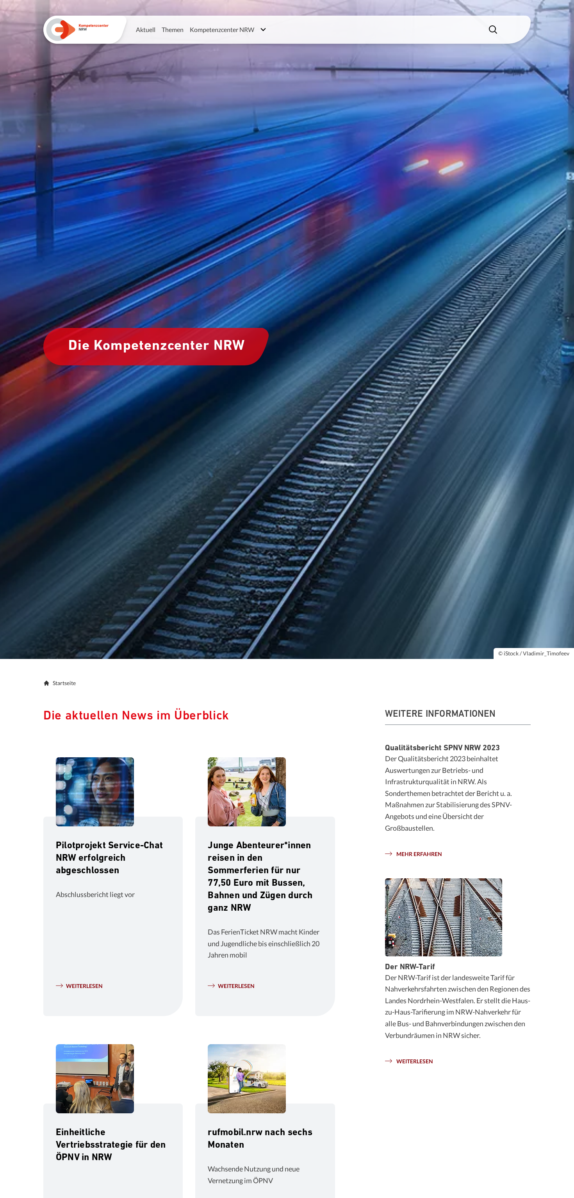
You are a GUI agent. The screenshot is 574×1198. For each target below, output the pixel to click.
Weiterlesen (84, 986)
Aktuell (145, 29)
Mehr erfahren (418, 854)
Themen (173, 29)
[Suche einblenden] (494, 29)
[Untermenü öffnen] (263, 29)
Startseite (64, 683)
